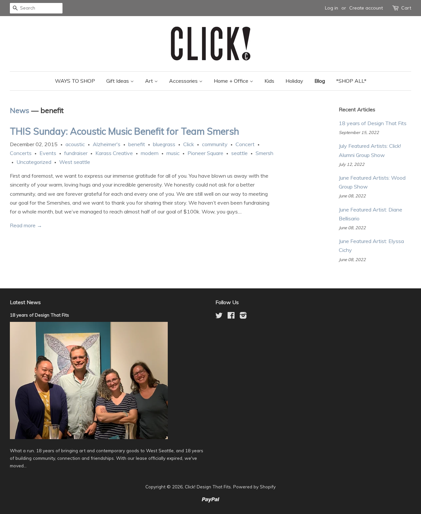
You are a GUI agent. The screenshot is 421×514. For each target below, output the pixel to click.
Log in (331, 8)
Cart (406, 8)
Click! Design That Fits (208, 486)
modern (150, 153)
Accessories (184, 81)
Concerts (21, 153)
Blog (319, 81)
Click (188, 144)
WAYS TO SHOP (75, 81)
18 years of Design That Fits (373, 123)
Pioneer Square (205, 153)
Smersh (264, 153)
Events (47, 153)
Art (149, 81)
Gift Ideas (118, 81)
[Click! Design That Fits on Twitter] (219, 316)
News (19, 110)
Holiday (294, 81)
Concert (245, 144)
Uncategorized (33, 162)
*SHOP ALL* (351, 81)
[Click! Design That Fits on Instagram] (243, 316)
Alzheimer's (106, 144)
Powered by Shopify (254, 486)
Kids (269, 81)
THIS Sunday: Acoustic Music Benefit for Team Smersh (124, 131)
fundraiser (75, 153)
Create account (366, 8)
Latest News (25, 302)
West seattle (74, 162)
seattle (239, 153)
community (215, 144)
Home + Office (232, 81)
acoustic (75, 144)
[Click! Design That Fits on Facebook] (231, 316)
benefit (136, 144)
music (173, 153)
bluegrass (164, 144)
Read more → (26, 225)
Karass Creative (114, 153)
